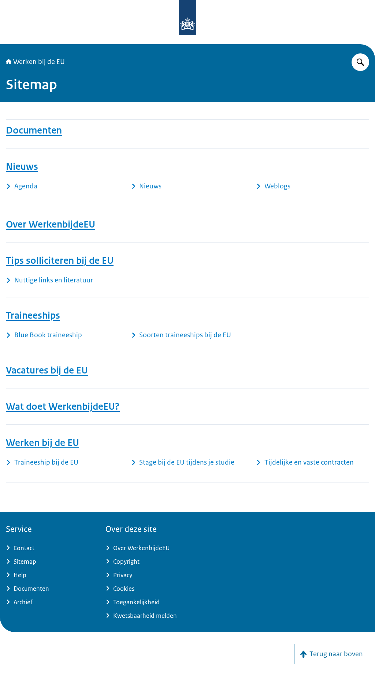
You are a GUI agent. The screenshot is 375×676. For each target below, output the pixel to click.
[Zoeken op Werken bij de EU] (360, 62)
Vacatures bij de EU (47, 370)
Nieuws (22, 166)
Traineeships (33, 315)
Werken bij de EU (39, 61)
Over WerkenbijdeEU (50, 224)
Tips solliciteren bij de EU (60, 260)
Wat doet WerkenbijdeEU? (63, 406)
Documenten (34, 130)
